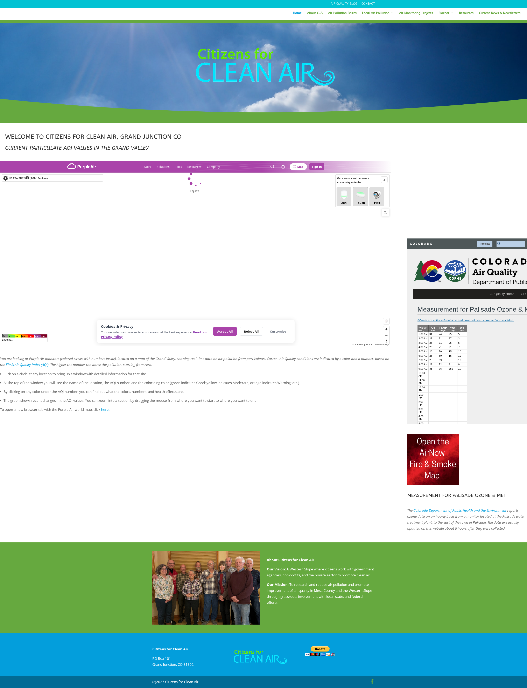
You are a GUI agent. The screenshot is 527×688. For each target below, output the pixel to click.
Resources (466, 13)
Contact (368, 4)
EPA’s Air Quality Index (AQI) (27, 364)
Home (297, 13)
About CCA (315, 13)
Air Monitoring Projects (416, 13)
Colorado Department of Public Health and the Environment (459, 510)
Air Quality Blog (344, 4)
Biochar (443, 13)
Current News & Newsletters (499, 13)
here (105, 409)
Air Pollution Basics (342, 13)
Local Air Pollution (375, 13)
